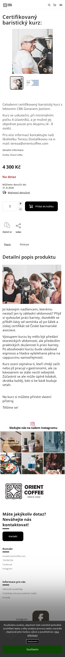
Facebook (7, 564)
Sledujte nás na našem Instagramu (33, 427)
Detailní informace (13, 150)
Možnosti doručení (19, 192)
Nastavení (33, 641)
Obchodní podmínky (12, 589)
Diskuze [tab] (24, 244)
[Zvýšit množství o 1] (20, 203)
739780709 (7, 560)
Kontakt (13, 536)
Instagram (7, 568)
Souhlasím (32, 649)
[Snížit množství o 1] (20, 209)
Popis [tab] (7, 244)
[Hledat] (49, 5)
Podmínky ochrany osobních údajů (19, 593)
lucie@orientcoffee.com (14, 556)
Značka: (12, 154)
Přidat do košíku (44, 206)
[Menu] (61, 5)
